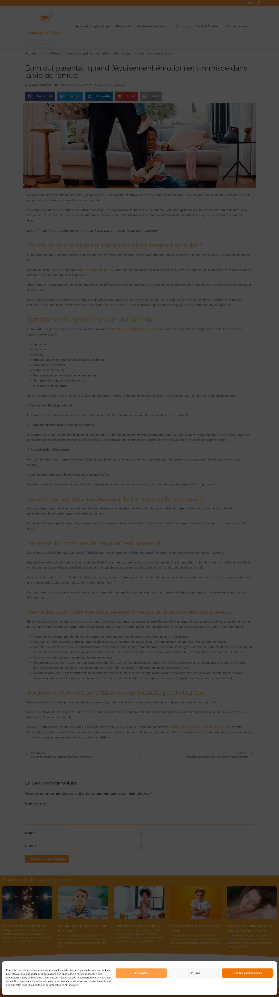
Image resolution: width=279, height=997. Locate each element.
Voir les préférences (247, 973)
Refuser (194, 973)
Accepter (141, 973)
